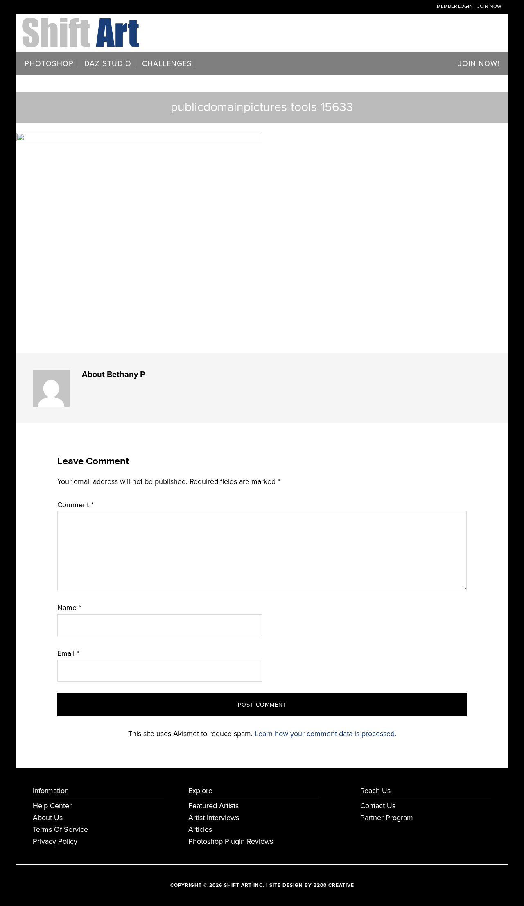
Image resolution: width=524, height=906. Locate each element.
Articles (200, 829)
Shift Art (81, 24)
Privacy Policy (55, 841)
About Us (48, 817)
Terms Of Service (60, 829)
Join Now (489, 6)
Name (69, 607)
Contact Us (377, 805)
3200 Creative (334, 885)
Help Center (52, 805)
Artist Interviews (213, 817)
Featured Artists (213, 805)
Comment (75, 504)
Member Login (455, 6)
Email (68, 653)
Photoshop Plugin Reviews (230, 841)
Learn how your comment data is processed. (325, 733)
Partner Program (386, 817)
